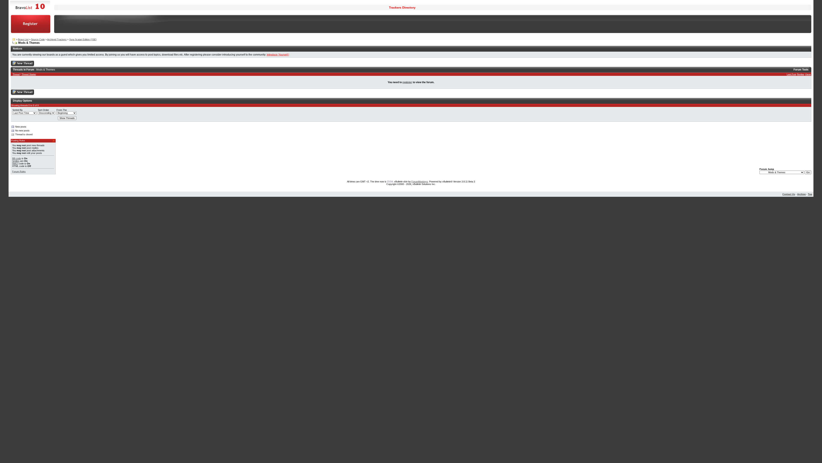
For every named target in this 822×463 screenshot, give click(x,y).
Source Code (38, 39)
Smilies (15, 161)
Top (810, 194)
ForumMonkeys (419, 181)
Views (808, 74)
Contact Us (788, 194)
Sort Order (43, 110)
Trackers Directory (402, 7)
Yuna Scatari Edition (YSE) (83, 39)
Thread (16, 74)
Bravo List (23, 39)
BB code (16, 158)
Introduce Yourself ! (278, 54)
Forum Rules (19, 171)
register (407, 82)
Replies (800, 74)
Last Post (791, 74)
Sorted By (17, 110)
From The (62, 110)
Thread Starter (29, 74)
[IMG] (15, 163)
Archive (801, 194)
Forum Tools (801, 69)
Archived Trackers (57, 39)
